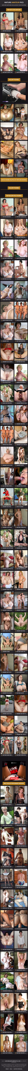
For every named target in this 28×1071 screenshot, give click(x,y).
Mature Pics (13, 2)
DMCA (11, 1069)
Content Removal (17, 1069)
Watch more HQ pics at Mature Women (14, 180)
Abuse (7, 1069)
